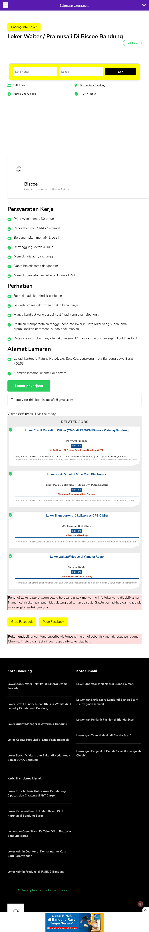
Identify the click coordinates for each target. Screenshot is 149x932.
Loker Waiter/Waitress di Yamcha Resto (77, 556)
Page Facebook (53, 621)
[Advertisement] (74, 129)
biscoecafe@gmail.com (57, 400)
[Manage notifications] (140, 904)
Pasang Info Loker (24, 27)
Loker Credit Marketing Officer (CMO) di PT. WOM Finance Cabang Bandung (77, 430)
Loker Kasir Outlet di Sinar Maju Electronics (77, 474)
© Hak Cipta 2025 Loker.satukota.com (44, 890)
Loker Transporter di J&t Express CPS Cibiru (77, 515)
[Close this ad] (145, 909)
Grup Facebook (22, 621)
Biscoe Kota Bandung (92, 85)
